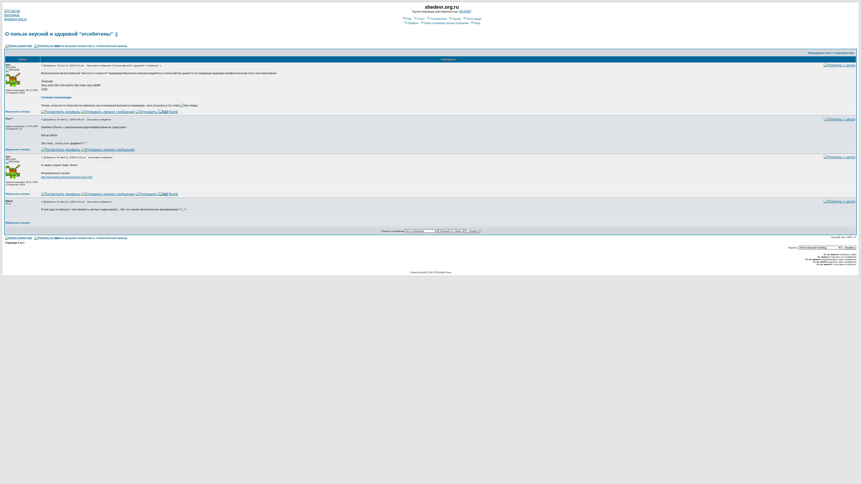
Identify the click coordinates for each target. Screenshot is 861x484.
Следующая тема (843, 53)
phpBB (424, 272)
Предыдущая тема (819, 53)
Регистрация (474, 18)
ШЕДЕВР (465, 11)
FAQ (409, 18)
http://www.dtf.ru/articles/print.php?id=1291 (67, 177)
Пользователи (438, 18)
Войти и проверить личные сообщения (446, 23)
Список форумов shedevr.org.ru (75, 46)
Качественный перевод (112, 46)
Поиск (420, 18)
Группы (457, 18)
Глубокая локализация (56, 97)
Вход (477, 23)
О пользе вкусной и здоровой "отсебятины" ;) (61, 34)
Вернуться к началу (18, 111)
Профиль (413, 23)
